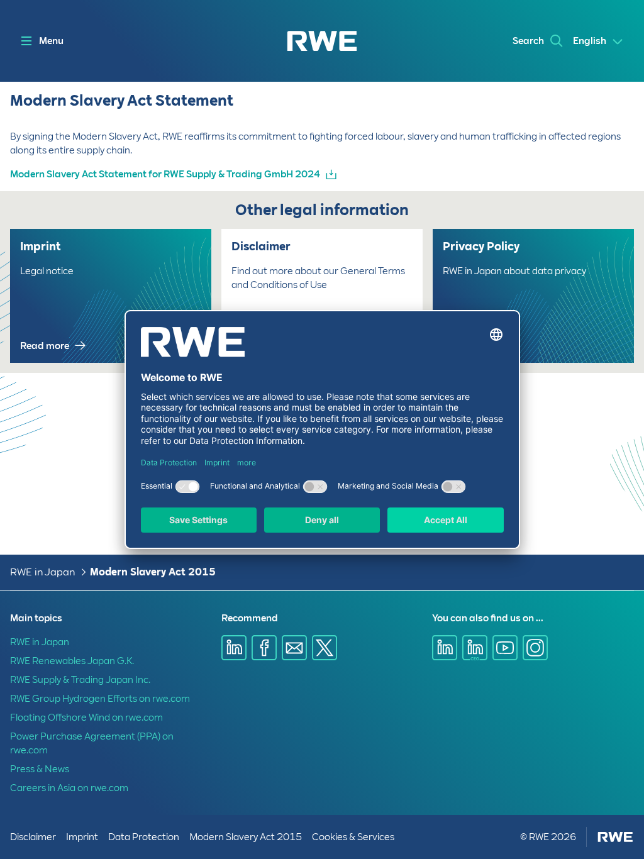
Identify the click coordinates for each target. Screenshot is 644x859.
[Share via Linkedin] (234, 647)
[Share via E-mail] (294, 647)
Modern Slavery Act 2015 (153, 572)
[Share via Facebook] (264, 647)
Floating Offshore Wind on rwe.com (86, 717)
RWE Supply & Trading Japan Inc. (80, 679)
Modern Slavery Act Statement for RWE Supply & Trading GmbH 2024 (165, 174)
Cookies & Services (353, 837)
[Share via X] (324, 647)
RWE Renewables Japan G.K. (72, 661)
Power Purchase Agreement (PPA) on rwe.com (92, 743)
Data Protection (143, 837)
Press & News (39, 769)
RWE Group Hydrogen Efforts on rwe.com (100, 698)
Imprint (82, 837)
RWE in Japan (42, 572)
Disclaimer (33, 837)
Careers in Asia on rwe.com (69, 788)
